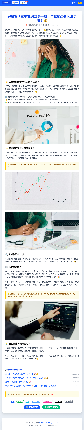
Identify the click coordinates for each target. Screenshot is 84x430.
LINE (20, 401)
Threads (59, 401)
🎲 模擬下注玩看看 (51, 407)
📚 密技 (15, 3)
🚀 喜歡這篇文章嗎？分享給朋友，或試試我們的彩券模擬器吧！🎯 (30, 394)
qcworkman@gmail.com (49, 422)
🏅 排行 (24, 2)
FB (13, 401)
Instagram (48, 401)
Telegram (37, 401)
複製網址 (70, 401)
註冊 (80, 3)
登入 (74, 3)
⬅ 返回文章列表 (32, 407)
